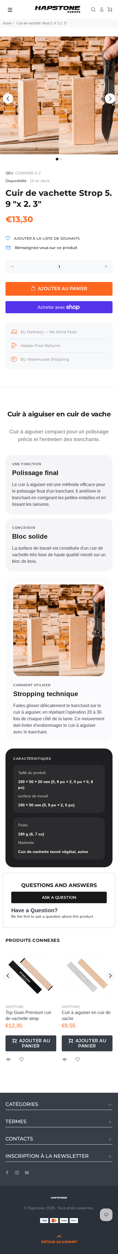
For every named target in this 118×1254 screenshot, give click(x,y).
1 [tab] (57, 159)
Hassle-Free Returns (40, 345)
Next (110, 98)
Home (7, 23)
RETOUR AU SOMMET (59, 1242)
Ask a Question (59, 897)
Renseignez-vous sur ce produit (46, 247)
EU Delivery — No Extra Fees (49, 332)
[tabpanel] (59, 95)
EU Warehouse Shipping (45, 359)
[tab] (5, 398)
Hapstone (14, 1007)
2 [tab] (61, 159)
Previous (8, 98)
